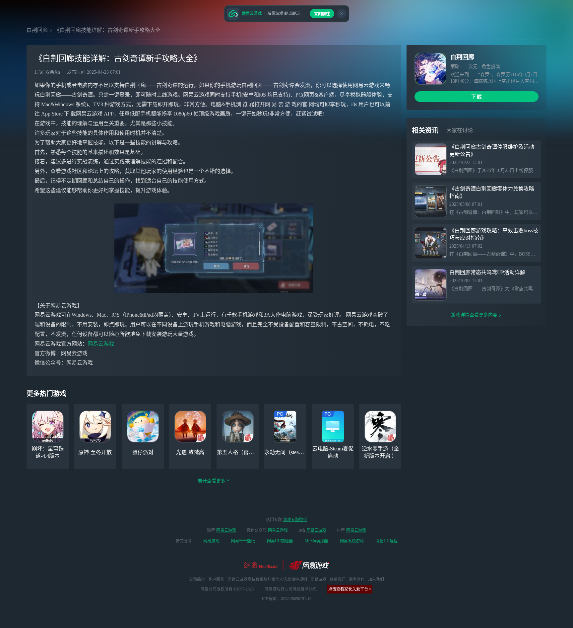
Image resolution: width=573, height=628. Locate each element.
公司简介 (197, 579)
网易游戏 (211, 541)
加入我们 (376, 579)
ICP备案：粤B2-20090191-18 (286, 598)
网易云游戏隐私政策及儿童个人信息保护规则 (267, 579)
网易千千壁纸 (243, 541)
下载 (476, 97)
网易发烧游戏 (352, 541)
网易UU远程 (387, 541)
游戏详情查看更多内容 (474, 314)
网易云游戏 (101, 344)
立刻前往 (322, 14)
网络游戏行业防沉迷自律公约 (290, 589)
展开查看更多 (211, 480)
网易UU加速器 (280, 541)
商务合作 (357, 579)
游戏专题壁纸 (295, 519)
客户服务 (216, 579)
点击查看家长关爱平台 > (349, 589)
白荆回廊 (37, 30)
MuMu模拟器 (316, 541)
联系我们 (338, 579)
